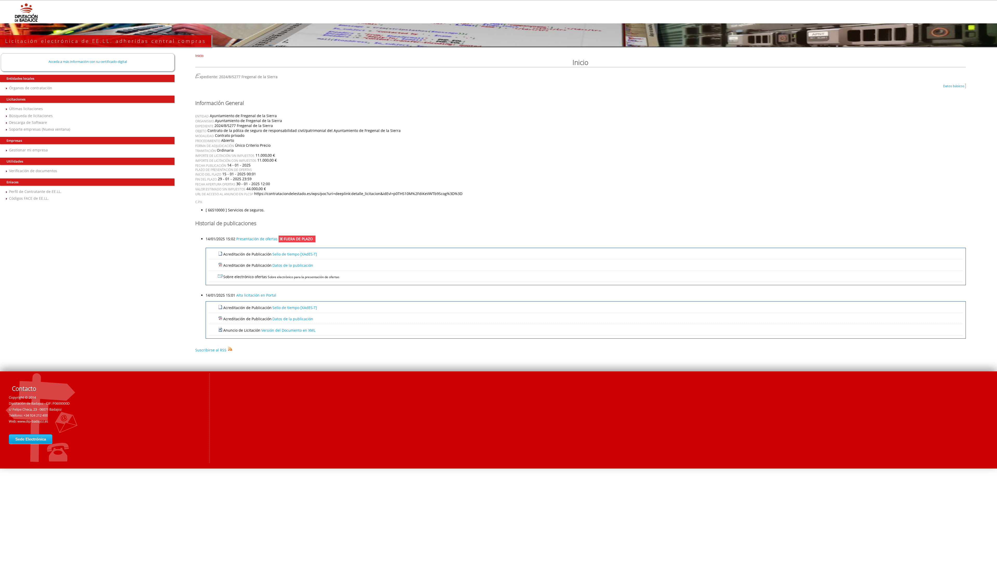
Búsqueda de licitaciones (31, 115)
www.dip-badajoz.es (32, 421)
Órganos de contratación (30, 87)
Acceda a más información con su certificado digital (88, 61)
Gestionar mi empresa (28, 150)
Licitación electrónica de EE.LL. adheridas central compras (105, 41)
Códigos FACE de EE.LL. (29, 198)
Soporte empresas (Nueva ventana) (39, 129)
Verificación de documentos (33, 170)
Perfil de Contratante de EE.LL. (35, 191)
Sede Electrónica (30, 439)
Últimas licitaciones (26, 108)
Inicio (199, 55)
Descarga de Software (28, 122)
